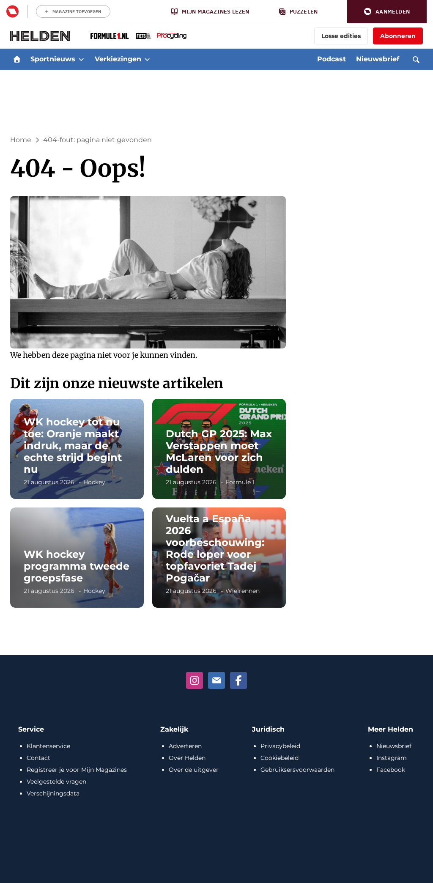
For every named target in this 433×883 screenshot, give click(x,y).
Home (20, 140)
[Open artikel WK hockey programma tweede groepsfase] (77, 557)
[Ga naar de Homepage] (40, 36)
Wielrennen (242, 591)
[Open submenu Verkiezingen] (147, 59)
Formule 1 (240, 482)
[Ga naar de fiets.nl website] (143, 36)
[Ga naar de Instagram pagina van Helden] (194, 680)
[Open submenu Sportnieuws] (81, 59)
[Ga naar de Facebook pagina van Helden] (238, 680)
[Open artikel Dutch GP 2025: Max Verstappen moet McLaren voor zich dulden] (219, 449)
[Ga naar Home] (17, 59)
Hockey (94, 482)
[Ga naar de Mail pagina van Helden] (216, 680)
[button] (387, 11)
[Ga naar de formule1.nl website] (109, 36)
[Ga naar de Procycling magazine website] (171, 36)
